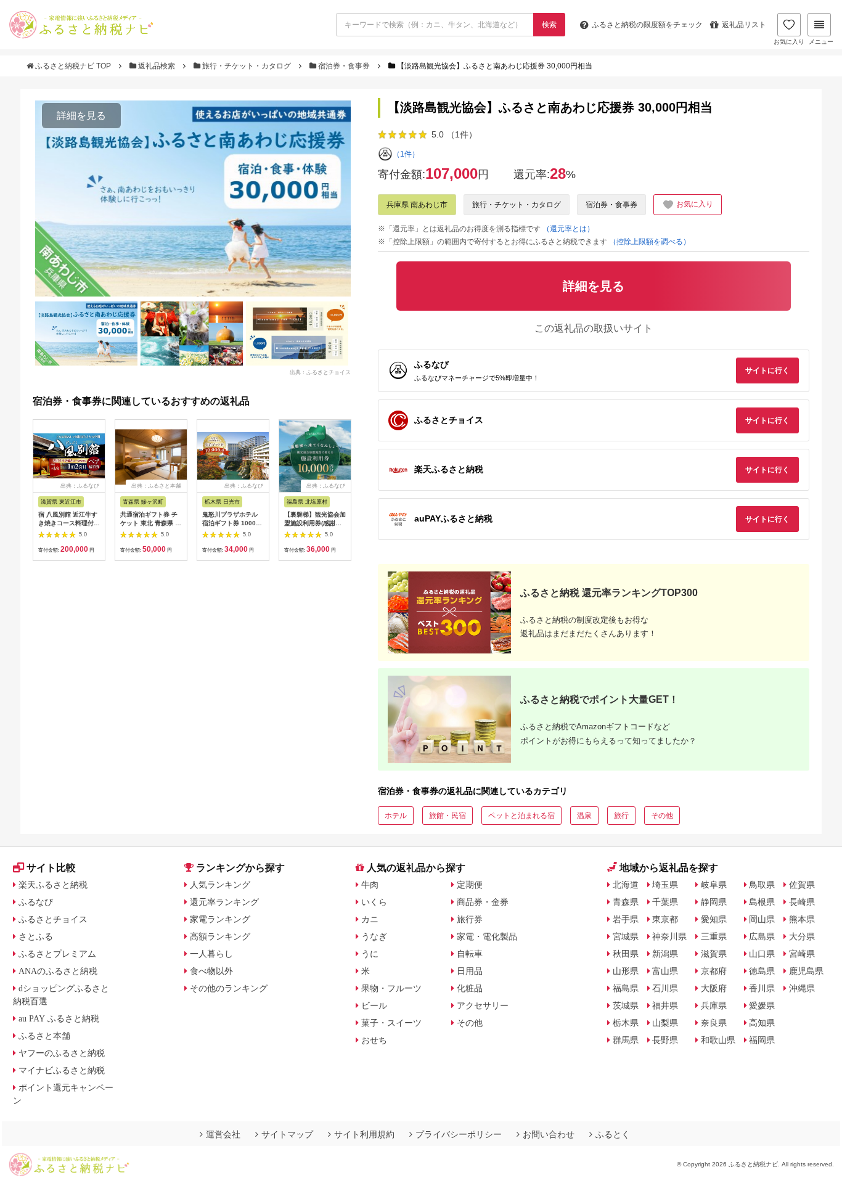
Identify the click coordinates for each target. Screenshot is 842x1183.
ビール (374, 1005)
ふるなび (35, 902)
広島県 (762, 936)
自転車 (470, 953)
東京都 (665, 919)
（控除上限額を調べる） (649, 241)
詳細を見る (81, 115)
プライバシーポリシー (458, 1134)
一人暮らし (211, 953)
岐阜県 (714, 884)
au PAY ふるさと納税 (58, 1018)
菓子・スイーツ (391, 1022)
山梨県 (665, 1022)
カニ (369, 919)
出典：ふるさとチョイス (320, 372)
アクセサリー (483, 1005)
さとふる (35, 936)
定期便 (470, 884)
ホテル (396, 815)
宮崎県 (802, 953)
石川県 (665, 988)
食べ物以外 (211, 971)
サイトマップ (287, 1134)
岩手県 (626, 919)
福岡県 (762, 1040)
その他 (662, 815)
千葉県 (665, 902)
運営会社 (223, 1134)
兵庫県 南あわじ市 (417, 204)
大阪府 (714, 988)
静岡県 (714, 902)
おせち (374, 1040)
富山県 (665, 971)
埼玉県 (665, 884)
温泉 (584, 815)
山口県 (762, 953)
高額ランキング (220, 936)
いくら (374, 902)
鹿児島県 (806, 971)
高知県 (762, 1022)
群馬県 (626, 1040)
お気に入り (789, 41)
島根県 (762, 902)
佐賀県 (802, 884)
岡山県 (762, 919)
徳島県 (762, 971)
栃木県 (626, 1022)
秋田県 (626, 953)
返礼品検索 (156, 66)
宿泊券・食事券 (344, 66)
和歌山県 (718, 1040)
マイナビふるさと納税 (61, 1070)
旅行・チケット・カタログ (246, 66)
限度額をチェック (647, 24)
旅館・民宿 (447, 815)
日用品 (470, 971)
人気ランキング (220, 884)
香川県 (762, 988)
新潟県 (665, 953)
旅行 (621, 815)
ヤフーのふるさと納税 (61, 1053)
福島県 (626, 988)
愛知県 (714, 919)
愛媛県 (762, 1005)
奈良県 (714, 1022)
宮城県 (626, 936)
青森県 (626, 902)
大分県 (802, 936)
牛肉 (369, 884)
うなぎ (374, 936)
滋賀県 (714, 953)
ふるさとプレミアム (57, 953)
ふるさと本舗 (44, 1035)
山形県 (626, 971)
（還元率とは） (568, 228)
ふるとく (612, 1134)
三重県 (714, 936)
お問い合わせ (548, 1134)
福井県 (665, 1005)
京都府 (714, 971)
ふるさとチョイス (53, 919)
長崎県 (802, 902)
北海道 (626, 884)
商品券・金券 (483, 902)
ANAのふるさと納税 (57, 971)
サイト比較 (51, 867)
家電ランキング (220, 919)
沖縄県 (802, 988)
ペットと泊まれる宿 (521, 815)
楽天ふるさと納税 (53, 884)
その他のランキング (229, 988)
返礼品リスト (744, 24)
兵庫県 (714, 1005)
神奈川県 (669, 936)
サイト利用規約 (364, 1134)
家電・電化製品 (487, 936)
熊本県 (802, 919)
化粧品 (470, 988)
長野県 (665, 1040)
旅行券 (470, 919)
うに (369, 953)
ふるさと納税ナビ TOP (73, 66)
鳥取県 (762, 884)
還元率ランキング (224, 902)
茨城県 (626, 1005)
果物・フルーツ (391, 988)
